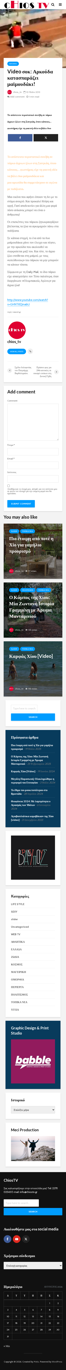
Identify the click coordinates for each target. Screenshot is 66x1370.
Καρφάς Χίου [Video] (23, 771)
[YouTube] (17, 1239)
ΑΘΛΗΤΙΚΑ (18, 941)
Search (33, 717)
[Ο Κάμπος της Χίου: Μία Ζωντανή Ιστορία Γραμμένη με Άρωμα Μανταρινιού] (33, 610)
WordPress (57, 1361)
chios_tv (17, 92)
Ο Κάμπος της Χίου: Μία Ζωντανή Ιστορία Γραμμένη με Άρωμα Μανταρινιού (29, 760)
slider (14, 531)
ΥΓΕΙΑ (15, 1009)
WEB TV (15, 934)
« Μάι (7, 1346)
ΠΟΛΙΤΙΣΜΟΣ (27, 590)
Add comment (17, 96)
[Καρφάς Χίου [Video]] (33, 668)
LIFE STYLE (17, 904)
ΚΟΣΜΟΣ (13, 64)
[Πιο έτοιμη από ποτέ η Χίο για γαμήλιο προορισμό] (33, 551)
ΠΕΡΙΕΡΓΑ (17, 987)
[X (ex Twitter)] (26, 1239)
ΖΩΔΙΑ (15, 957)
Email (10, 459)
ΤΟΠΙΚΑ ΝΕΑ (27, 531)
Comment (12, 401)
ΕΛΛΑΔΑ (16, 949)
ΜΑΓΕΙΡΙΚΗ (18, 972)
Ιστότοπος (11, 472)
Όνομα (11, 445)
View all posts (16, 351)
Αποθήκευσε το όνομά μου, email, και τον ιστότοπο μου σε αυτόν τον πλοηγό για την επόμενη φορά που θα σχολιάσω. (32, 491)
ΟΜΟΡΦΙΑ (17, 979)
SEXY (14, 911)
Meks (36, 1361)
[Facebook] (7, 1239)
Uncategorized (20, 926)
